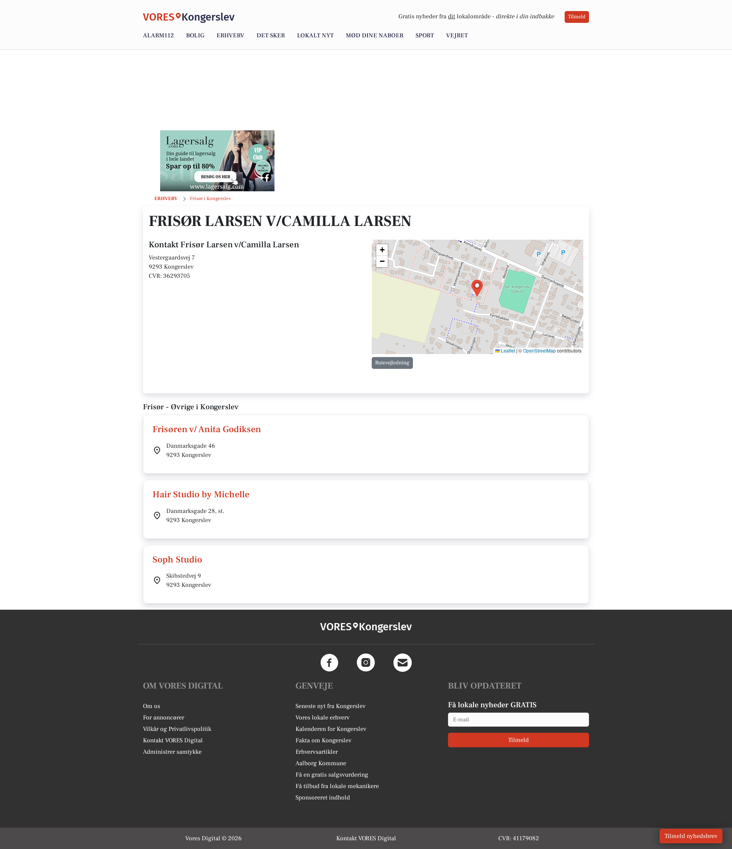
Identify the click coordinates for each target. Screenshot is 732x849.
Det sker (271, 35)
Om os (151, 706)
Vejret (457, 35)
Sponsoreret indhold (322, 797)
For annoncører (163, 717)
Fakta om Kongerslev (323, 740)
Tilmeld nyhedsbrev (691, 836)
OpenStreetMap (539, 350)
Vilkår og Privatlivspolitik (177, 729)
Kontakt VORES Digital (173, 740)
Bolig (195, 35)
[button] (477, 288)
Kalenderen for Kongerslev (330, 729)
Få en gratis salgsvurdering (331, 775)
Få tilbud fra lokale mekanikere (337, 786)
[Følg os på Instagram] (366, 663)
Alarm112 (158, 35)
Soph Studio (177, 559)
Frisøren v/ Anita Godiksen (206, 429)
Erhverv (230, 35)
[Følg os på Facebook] (329, 663)
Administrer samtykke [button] (172, 752)
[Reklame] (217, 160)
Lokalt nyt (315, 35)
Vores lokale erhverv (322, 717)
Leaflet (507, 350)
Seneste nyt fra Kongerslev (330, 706)
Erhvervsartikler (316, 752)
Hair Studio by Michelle (200, 494)
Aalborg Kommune (320, 763)
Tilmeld (577, 16)
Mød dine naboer (374, 35)
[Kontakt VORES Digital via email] (402, 663)
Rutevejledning (392, 362)
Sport (425, 35)
